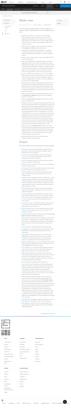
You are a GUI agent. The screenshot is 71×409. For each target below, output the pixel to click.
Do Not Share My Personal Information (60, 403)
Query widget (25, 247)
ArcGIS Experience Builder (8, 5)
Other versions (37, 25)
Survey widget (25, 264)
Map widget (24, 234)
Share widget (25, 262)
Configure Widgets (27, 9)
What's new (7, 33)
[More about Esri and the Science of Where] (5, 324)
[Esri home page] (4, 2)
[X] (6, 331)
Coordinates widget (26, 154)
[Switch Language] (65, 2)
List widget (24, 229)
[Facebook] (2, 331)
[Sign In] (69, 2)
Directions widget (26, 208)
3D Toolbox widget (26, 149)
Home (3, 9)
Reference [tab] (6, 23)
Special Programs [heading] (24, 368)
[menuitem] (9, 342)
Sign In (57, 6)
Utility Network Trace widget (28, 177)
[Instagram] (6, 334)
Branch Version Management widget (30, 188)
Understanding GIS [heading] (39, 338)
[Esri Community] (2, 334)
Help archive (47, 25)
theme (29, 120)
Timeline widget (26, 172)
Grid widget (37, 63)
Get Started (10, 9)
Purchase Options (65, 6)
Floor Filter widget (26, 160)
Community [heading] (22, 338)
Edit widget (24, 214)
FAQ (6, 30)
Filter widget (25, 226)
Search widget (25, 253)
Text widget (24, 299)
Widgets (59, 23)
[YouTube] (9, 334)
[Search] (61, 2)
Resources (49, 6)
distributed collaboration (43, 87)
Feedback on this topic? (49, 313)
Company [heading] (6, 368)
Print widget (24, 168)
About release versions (8, 26)
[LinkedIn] (9, 331)
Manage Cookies (45, 403)
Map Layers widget (26, 241)
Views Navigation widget (27, 303)
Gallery (42, 6)
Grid (23, 164)
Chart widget (25, 193)
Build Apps (17, 9)
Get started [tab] (7, 20)
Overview (35, 6)
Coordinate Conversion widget (29, 202)
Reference (10, 16)
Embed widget (25, 217)
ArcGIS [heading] (5, 338)
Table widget (25, 276)
